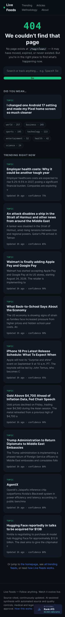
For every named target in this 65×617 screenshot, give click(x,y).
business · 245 (35, 124)
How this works (23, 608)
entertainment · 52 (17, 138)
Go (32, 78)
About (45, 9)
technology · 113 (37, 131)
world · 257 (13, 124)
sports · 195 (13, 131)
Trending (27, 5)
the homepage (29, 564)
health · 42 (42, 138)
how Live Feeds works (41, 567)
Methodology (29, 9)
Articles (40, 5)
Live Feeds (11, 7)
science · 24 (13, 145)
